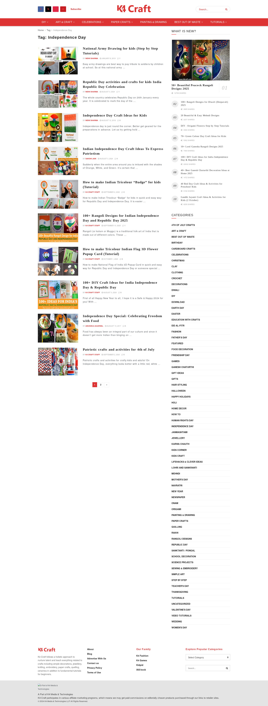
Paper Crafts (120, 22)
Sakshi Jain (90, 158)
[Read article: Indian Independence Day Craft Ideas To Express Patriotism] (58, 161)
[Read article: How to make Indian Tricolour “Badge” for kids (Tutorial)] (58, 194)
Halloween (178, 390)
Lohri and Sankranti (184, 467)
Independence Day (62, 30)
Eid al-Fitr (178, 325)
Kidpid (139, 664)
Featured (177, 343)
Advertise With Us (96, 658)
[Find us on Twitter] (48, 9)
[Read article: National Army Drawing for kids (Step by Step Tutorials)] (58, 60)
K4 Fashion (142, 655)
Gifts (175, 378)
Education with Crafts (186, 319)
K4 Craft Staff (92, 192)
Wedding (177, 621)
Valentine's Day (181, 609)
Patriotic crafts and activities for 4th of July (119, 349)
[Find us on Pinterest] (56, 9)
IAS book (141, 669)
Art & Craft (64, 22)
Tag (48, 30)
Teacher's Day (180, 585)
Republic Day (180, 544)
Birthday (177, 242)
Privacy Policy (94, 667)
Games (175, 361)
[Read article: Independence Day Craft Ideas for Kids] (58, 127)
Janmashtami (180, 432)
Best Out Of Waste (187, 22)
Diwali (175, 290)
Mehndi (176, 473)
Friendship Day (181, 355)
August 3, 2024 (108, 91)
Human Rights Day (182, 420)
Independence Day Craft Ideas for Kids (115, 115)
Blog (89, 653)
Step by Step (179, 580)
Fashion (176, 331)
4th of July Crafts (183, 225)
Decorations (179, 284)
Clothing (177, 272)
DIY (44, 22)
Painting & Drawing (153, 22)
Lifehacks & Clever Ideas (187, 461)
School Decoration (184, 556)
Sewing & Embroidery (185, 568)
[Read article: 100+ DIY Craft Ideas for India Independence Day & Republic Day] (58, 294)
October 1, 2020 (110, 259)
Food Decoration (182, 349)
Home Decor (179, 408)
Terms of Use (94, 672)
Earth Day (178, 307)
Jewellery (178, 438)
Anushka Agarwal (94, 326)
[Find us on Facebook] (41, 9)
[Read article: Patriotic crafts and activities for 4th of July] (58, 361)
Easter (176, 313)
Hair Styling (179, 384)
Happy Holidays (181, 396)
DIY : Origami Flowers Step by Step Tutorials (205, 126)
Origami (176, 509)
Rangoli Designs (182, 538)
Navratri (177, 485)
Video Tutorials (181, 615)
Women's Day (179, 627)
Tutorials (217, 22)
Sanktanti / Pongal (183, 550)
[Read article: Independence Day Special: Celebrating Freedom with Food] (58, 328)
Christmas (178, 260)
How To (176, 414)
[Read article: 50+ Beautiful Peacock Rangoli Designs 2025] (201, 60)
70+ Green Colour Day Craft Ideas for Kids (203, 136)
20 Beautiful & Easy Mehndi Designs (200, 115)
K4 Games (141, 660)
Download (178, 302)
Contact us (93, 663)
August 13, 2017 (113, 326)
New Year (177, 491)
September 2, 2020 (111, 192)
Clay (174, 266)
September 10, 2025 (112, 225)
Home (41, 30)
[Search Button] (227, 9)
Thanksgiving (180, 591)
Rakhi (175, 532)
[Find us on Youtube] (63, 9)
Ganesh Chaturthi (183, 367)
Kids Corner (179, 449)
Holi (174, 402)
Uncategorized (181, 603)
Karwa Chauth (180, 443)
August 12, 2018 (108, 120)
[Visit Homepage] (134, 9)
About (90, 649)
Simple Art (178, 574)
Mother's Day (180, 479)
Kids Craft (178, 455)
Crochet (177, 278)
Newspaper (178, 497)
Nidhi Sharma (91, 58)
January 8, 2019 (108, 58)
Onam (175, 503)
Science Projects (182, 562)
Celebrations (91, 22)
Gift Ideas (178, 372)
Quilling (177, 526)
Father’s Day (179, 337)
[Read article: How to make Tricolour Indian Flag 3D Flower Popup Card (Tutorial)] (58, 261)
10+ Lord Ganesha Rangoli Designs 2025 (202, 146)
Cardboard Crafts (183, 248)
